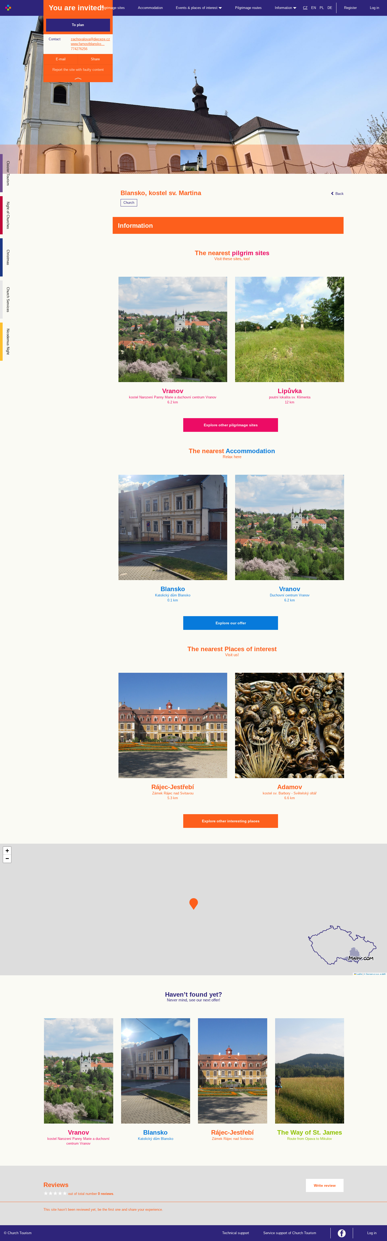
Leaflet (359, 973)
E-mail (61, 59)
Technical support (235, 1233)
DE (330, 8)
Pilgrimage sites (112, 8)
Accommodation (150, 8)
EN (313, 8)
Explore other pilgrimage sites (231, 425)
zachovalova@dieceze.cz (90, 39)
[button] (193, 904)
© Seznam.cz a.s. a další (375, 973)
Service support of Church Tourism (289, 1233)
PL (322, 8)
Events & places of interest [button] (197, 8)
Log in (374, 8)
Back (339, 193)
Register (350, 8)
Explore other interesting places (231, 821)
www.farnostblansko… (88, 44)
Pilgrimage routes (248, 8)
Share (95, 59)
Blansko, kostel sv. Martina (161, 193)
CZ (305, 8)
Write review (325, 1185)
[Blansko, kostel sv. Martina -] (193, 160)
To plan (78, 25)
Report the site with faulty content (78, 70)
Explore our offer (231, 623)
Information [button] (284, 8)
